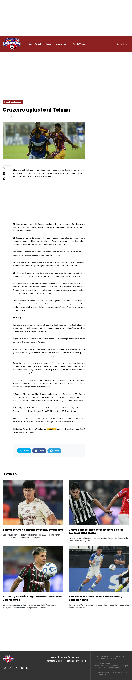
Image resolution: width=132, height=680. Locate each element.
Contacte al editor (54, 661)
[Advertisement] (66, 18)
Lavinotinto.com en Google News (65, 657)
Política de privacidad (76, 661)
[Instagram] (16, 668)
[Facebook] (10, 668)
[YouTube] (22, 668)
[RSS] (27, 668)
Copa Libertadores (12, 102)
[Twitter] (5, 668)
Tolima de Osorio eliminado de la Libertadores (33, 529)
